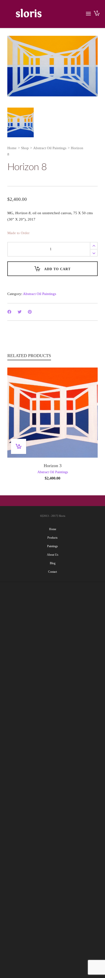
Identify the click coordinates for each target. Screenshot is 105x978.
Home (12, 148)
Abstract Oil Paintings (49, 148)
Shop (25, 148)
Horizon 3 (53, 465)
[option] (52, 66)
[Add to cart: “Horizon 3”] (18, 446)
